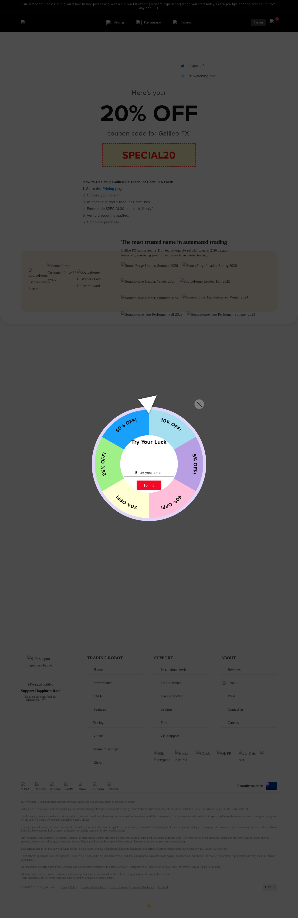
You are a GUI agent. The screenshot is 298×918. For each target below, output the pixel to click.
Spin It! (149, 485)
